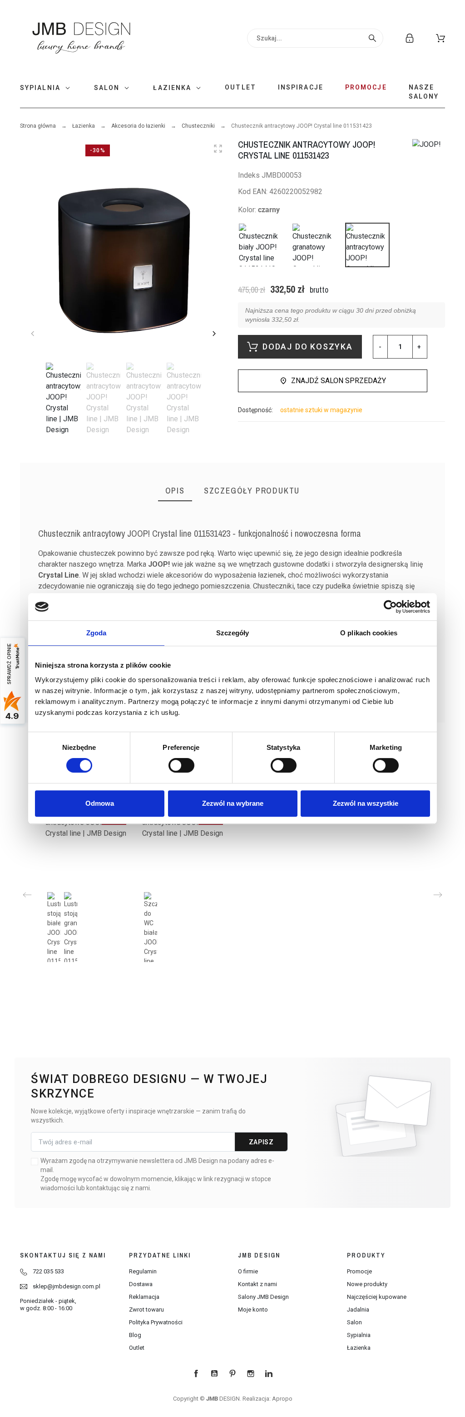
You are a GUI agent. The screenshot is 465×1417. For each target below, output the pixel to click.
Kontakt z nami (257, 1284)
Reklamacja (144, 1296)
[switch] (181, 765)
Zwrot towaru (146, 1309)
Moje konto (253, 1309)
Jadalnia (358, 1309)
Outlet (136, 1347)
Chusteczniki (198, 126)
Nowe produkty (367, 1284)
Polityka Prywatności (156, 1322)
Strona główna (38, 126)
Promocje (359, 1271)
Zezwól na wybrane (232, 803)
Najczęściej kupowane (376, 1296)
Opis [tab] (175, 490)
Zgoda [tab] (96, 633)
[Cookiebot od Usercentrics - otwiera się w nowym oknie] (390, 607)
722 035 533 (48, 1271)
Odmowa (99, 803)
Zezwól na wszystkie (365, 803)
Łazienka (83, 126)
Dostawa (141, 1284)
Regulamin (143, 1271)
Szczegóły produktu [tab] (252, 490)
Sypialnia (359, 1335)
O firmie (248, 1271)
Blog (135, 1335)
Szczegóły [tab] (232, 633)
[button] (440, 38)
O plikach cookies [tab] (368, 633)
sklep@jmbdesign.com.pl (66, 1286)
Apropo (282, 1398)
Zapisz (261, 1142)
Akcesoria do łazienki (138, 126)
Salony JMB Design (263, 1296)
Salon (354, 1322)
